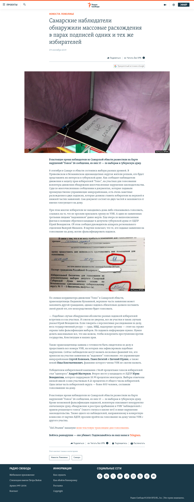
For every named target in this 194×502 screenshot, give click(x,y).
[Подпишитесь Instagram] (133, 476)
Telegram (135, 435)
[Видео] (165, 5)
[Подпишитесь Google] (99, 476)
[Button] (114, 58)
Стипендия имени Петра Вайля (25, 480)
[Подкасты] (147, 476)
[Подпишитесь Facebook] (106, 476)
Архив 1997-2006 (18, 486)
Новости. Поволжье (61, 14)
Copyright (58, 491)
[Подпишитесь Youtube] (120, 476)
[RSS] (140, 476)
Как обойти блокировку (65, 480)
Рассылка (58, 486)
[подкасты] (173, 5)
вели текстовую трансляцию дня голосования (102, 428)
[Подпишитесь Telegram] (126, 476)
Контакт (14, 491)
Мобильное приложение (22, 475)
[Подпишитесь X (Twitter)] (113, 476)
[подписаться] (153, 476)
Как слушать (59, 475)
